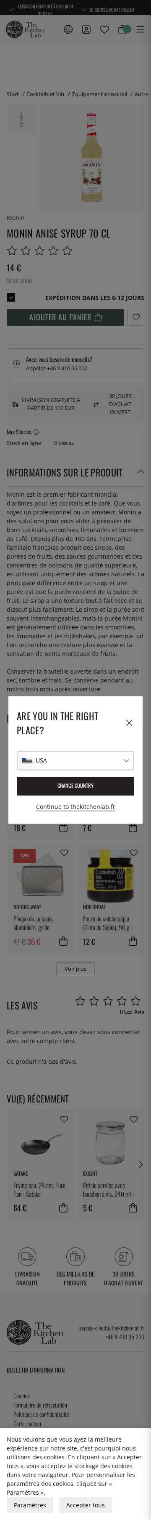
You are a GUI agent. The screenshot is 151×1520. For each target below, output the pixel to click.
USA (41, 761)
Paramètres (30, 1505)
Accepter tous (85, 1505)
